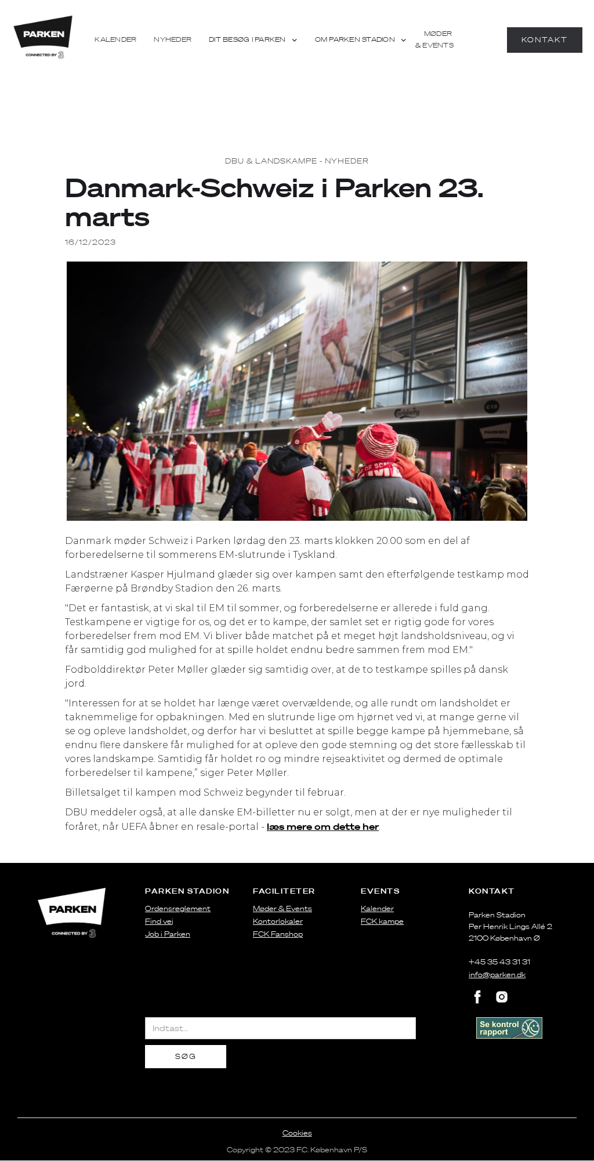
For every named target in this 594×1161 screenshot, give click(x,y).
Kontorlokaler (278, 921)
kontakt (544, 40)
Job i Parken (167, 934)
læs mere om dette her (323, 826)
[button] (253, 40)
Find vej (159, 921)
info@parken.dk (497, 974)
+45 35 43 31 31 (499, 962)
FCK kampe (382, 921)
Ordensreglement (178, 908)
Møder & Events (434, 39)
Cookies (297, 1133)
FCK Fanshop (278, 934)
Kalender (115, 40)
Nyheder (172, 40)
